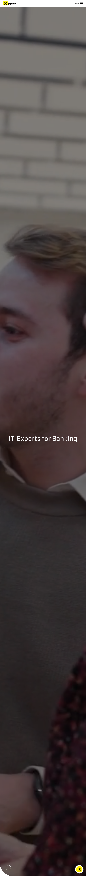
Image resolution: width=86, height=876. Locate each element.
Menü (77, 3)
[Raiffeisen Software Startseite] (9, 3)
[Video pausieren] (8, 867)
